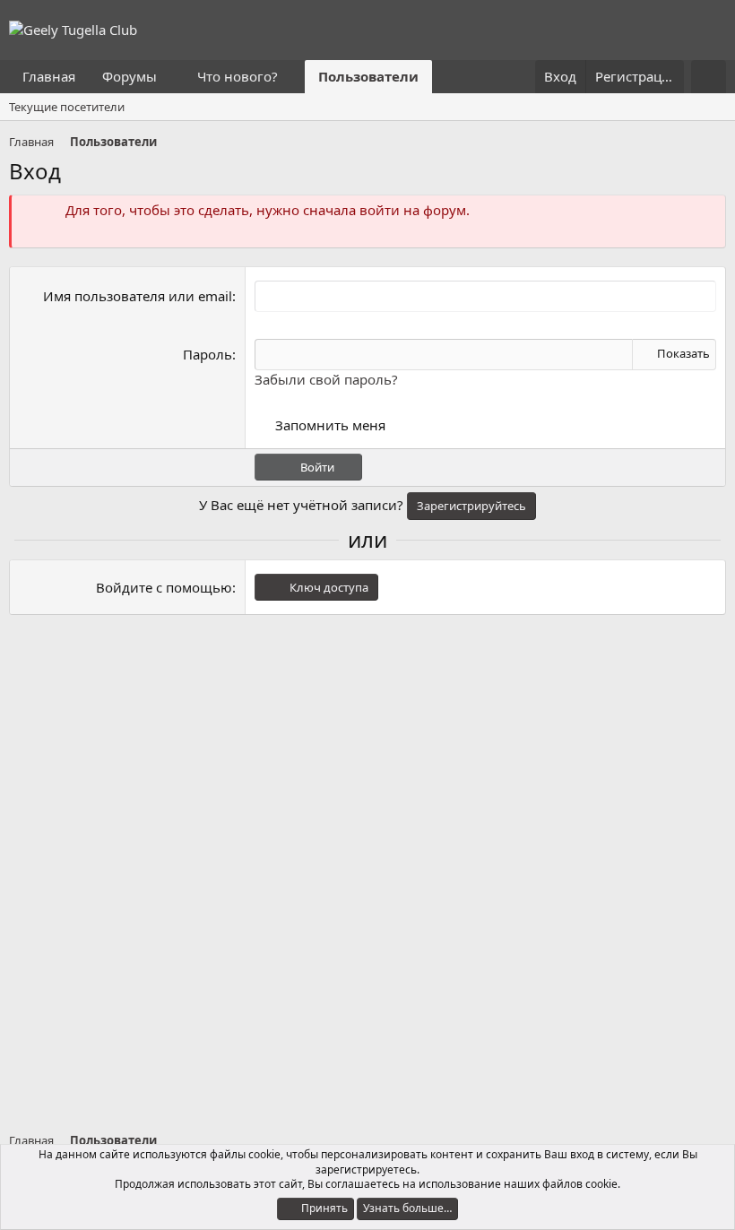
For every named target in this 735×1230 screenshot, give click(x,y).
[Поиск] (708, 76)
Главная (48, 76)
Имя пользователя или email (137, 296)
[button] (171, 76)
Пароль (207, 354)
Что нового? (237, 76)
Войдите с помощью (164, 587)
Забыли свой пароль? (326, 379)
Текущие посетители (67, 107)
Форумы (129, 76)
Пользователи (368, 76)
